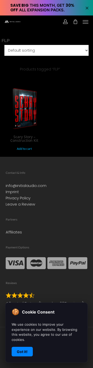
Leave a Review (20, 204)
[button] (85, 21)
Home (7, 69)
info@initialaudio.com (26, 185)
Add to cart (24, 149)
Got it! (22, 351)
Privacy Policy (18, 198)
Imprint (12, 191)
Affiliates (14, 232)
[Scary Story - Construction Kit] (24, 109)
